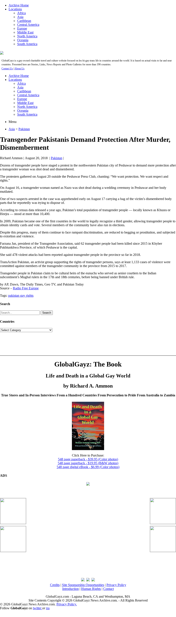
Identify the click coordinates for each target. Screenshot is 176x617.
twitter (37, 608)
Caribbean (24, 21)
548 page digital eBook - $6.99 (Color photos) (88, 467)
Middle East (25, 32)
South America (27, 44)
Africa (21, 13)
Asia (20, 17)
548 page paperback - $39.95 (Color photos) (88, 459)
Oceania (22, 40)
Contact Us (7, 68)
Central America (28, 24)
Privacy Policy (116, 585)
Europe (22, 28)
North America (27, 36)
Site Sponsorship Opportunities (83, 585)
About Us (19, 68)
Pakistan (24, 129)
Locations (15, 9)
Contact (108, 589)
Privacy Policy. (66, 604)
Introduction (70, 589)
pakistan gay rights (20, 295)
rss (48, 608)
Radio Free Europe (26, 288)
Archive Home (19, 5)
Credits (55, 585)
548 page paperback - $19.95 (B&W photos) (88, 463)
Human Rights (91, 589)
